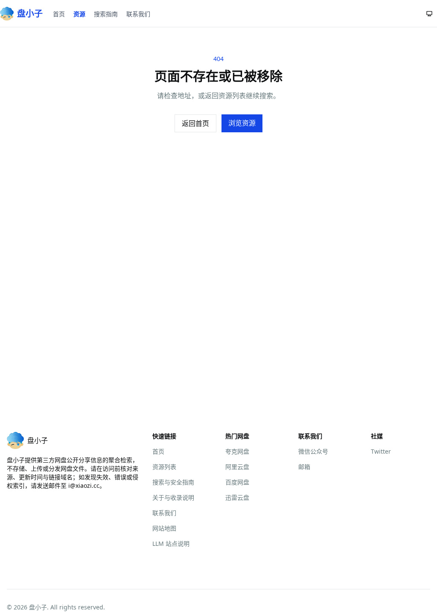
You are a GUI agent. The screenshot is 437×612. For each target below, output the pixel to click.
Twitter (381, 451)
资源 (79, 14)
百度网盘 (237, 482)
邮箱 (304, 467)
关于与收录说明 (173, 497)
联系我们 (138, 14)
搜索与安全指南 (173, 482)
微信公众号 (313, 451)
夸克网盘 (237, 451)
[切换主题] (429, 13)
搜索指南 (106, 14)
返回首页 (195, 123)
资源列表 (164, 467)
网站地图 (164, 528)
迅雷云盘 (237, 497)
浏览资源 (242, 123)
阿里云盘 (237, 467)
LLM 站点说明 (170, 543)
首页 (59, 14)
